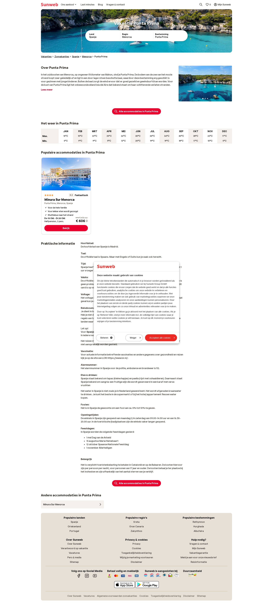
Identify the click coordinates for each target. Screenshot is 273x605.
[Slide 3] (207, 98)
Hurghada (198, 526)
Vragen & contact (198, 543)
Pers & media (74, 557)
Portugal (74, 531)
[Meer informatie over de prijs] (87, 221)
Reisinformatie (199, 562)
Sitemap (74, 562)
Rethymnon (199, 521)
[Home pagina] (49, 4)
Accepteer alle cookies (159, 338)
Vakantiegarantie (198, 552)
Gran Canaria (136, 526)
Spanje (74, 521)
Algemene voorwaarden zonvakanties (117, 595)
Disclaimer (136, 562)
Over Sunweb (74, 543)
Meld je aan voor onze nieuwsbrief (199, 557)
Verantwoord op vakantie (74, 548)
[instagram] (87, 577)
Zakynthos (136, 531)
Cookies (136, 548)
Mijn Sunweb (198, 548)
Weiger (133, 338)
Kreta (136, 521)
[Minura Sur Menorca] (66, 196)
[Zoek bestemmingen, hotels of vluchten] (201, 4)
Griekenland (74, 526)
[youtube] (95, 577)
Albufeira (199, 531)
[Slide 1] (202, 98)
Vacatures (74, 552)
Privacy (136, 543)
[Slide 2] (205, 98)
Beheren (104, 338)
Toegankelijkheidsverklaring (136, 552)
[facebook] (79, 577)
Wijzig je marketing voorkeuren (136, 557)
